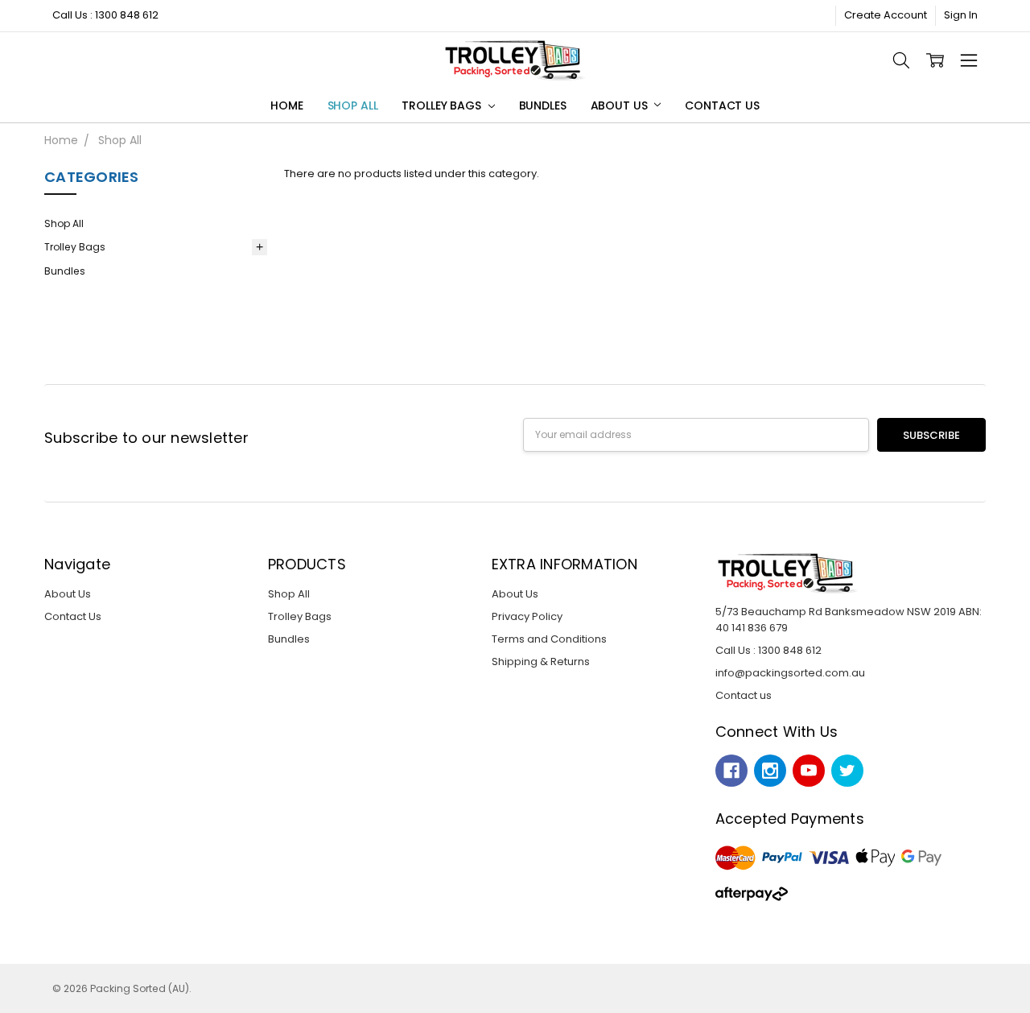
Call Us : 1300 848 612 (105, 15)
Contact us (743, 695)
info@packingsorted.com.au (790, 672)
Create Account (885, 15)
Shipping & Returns (541, 661)
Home (286, 105)
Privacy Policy (527, 616)
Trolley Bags (443, 105)
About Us (621, 105)
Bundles (542, 105)
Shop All (353, 105)
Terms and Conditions (549, 639)
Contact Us (722, 105)
